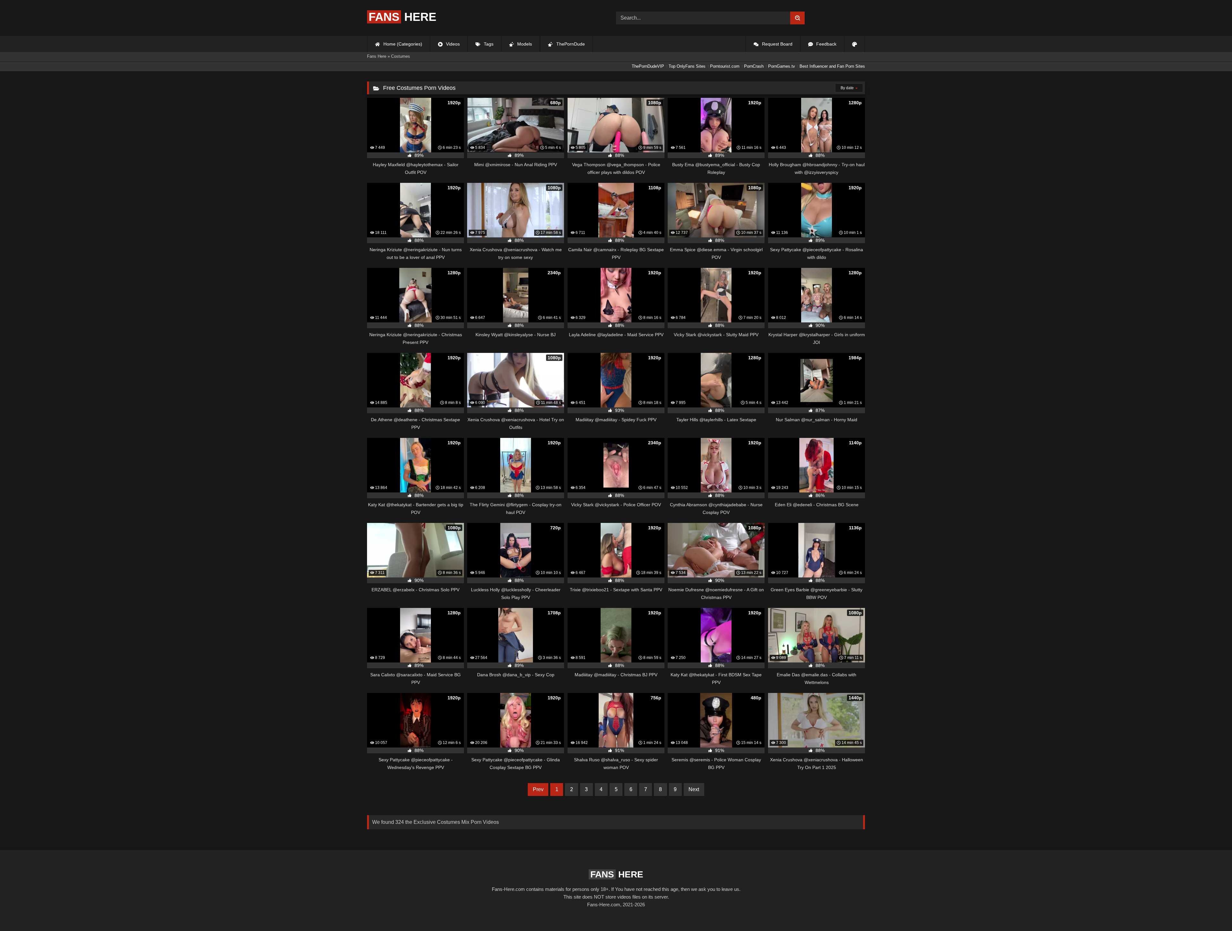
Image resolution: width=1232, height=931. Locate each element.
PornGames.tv (781, 66)
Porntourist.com (725, 66)
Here (402, 16)
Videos (452, 44)
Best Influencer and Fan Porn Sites (832, 66)
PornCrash (754, 66)
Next (694, 789)
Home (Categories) (402, 44)
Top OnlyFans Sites (687, 66)
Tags (488, 44)
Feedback (825, 44)
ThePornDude (570, 44)
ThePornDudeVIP (648, 66)
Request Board (776, 44)
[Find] (797, 18)
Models (524, 44)
